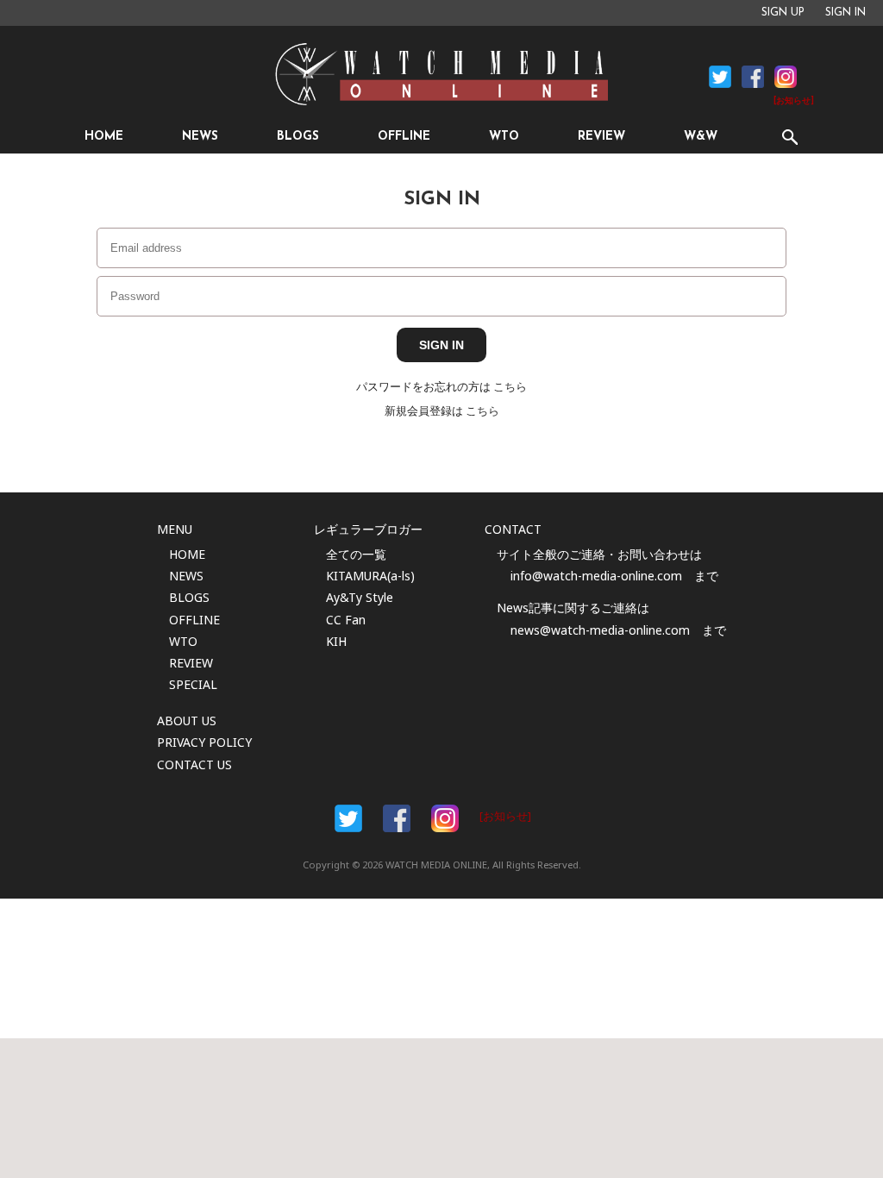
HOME (104, 136)
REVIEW (601, 136)
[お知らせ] (793, 101)
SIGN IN (845, 13)
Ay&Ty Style (359, 597)
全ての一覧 (356, 554)
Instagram (785, 77)
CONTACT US (194, 764)
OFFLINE (404, 136)
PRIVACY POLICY (204, 742)
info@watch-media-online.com (596, 575)
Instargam (445, 818)
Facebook (720, 77)
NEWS (200, 136)
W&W (700, 136)
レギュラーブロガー (368, 529)
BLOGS (298, 136)
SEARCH (789, 137)
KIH (336, 641)
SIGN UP (783, 13)
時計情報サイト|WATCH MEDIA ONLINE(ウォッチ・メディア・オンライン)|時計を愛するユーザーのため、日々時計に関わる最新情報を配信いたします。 (441, 74)
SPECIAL (193, 684)
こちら (510, 386)
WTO (504, 136)
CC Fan (346, 619)
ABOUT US (186, 720)
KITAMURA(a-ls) (370, 575)
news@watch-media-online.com (600, 630)
